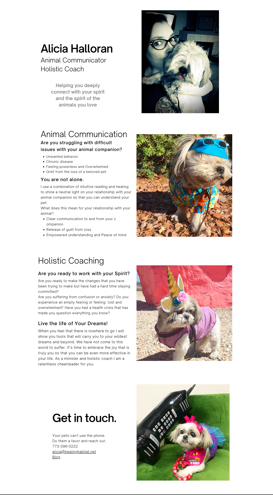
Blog (56, 457)
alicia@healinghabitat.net (74, 452)
